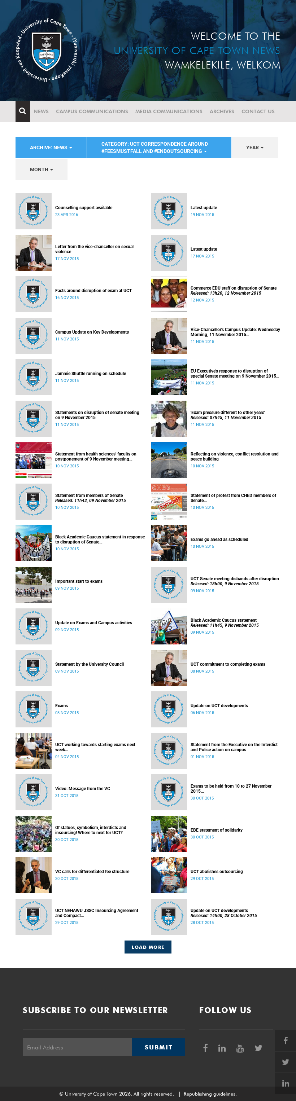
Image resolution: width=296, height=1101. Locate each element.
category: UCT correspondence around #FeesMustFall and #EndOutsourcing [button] (154, 147)
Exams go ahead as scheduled (219, 539)
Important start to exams (79, 581)
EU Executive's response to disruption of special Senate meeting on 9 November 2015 (233, 374)
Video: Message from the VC (82, 788)
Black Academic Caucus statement (225, 623)
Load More (148, 947)
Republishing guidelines (209, 1094)
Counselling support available (83, 207)
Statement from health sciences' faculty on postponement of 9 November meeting (95, 457)
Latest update (204, 207)
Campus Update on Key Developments (92, 332)
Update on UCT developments (219, 705)
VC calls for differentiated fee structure (92, 871)
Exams (61, 705)
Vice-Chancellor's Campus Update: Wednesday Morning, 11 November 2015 (235, 332)
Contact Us (258, 111)
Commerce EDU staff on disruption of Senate (234, 291)
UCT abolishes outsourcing (217, 871)
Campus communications (92, 111)
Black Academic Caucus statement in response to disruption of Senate (100, 539)
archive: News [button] (49, 147)
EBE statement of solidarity (217, 830)
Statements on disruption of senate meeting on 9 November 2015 (97, 415)
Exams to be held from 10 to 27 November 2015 (231, 789)
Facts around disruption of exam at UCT (93, 290)
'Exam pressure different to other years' (228, 415)
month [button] (39, 169)
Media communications (169, 111)
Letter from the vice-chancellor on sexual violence (94, 249)
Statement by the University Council (89, 664)
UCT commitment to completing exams (228, 664)
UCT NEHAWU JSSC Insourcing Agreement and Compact (96, 913)
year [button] (253, 147)
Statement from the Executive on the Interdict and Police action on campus (234, 747)
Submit (158, 1047)
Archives (222, 111)
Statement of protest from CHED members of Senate (233, 498)
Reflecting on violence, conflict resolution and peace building (235, 457)
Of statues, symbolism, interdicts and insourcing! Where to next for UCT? (90, 830)
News (41, 111)
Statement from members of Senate (90, 498)
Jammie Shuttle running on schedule (90, 373)
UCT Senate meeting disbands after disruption (235, 581)
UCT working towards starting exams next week (95, 747)
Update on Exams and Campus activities (93, 622)
